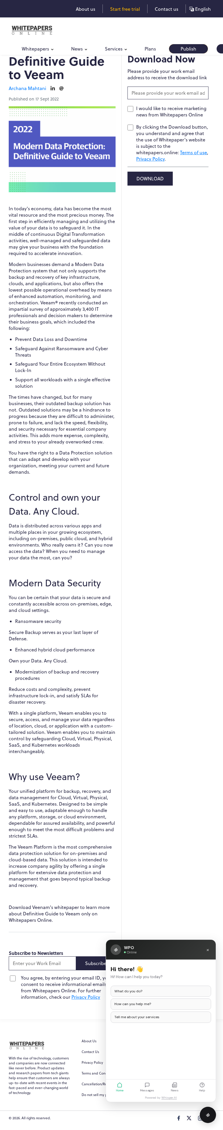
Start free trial (125, 9)
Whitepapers (35, 49)
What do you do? (128, 991)
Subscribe (96, 963)
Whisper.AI (169, 1098)
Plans (150, 49)
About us (85, 9)
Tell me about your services (136, 1017)
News (77, 49)
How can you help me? (132, 1004)
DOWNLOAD (150, 178)
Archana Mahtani (27, 88)
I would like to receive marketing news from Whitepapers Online (171, 111)
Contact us (166, 9)
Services (114, 49)
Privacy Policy (85, 997)
